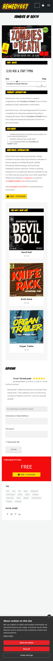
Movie (27, 494)
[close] (49, 616)
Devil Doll (26, 252)
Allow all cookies (26, 643)
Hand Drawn (11, 494)
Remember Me (13, 442)
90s (8, 491)
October (35, 494)
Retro (18, 498)
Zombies (18, 501)
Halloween (34, 491)
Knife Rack (26, 299)
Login (37, 5)
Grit (19, 491)
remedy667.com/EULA (18, 187)
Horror (20, 494)
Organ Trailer (26, 346)
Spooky (26, 498)
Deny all (26, 649)
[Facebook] (7, 514)
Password (10, 429)
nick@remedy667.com (16, 181)
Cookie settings (26, 655)
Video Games (36, 498)
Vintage (9, 501)
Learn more (8, 636)
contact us (28, 178)
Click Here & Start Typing (19, 71)
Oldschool (10, 498)
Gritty (25, 491)
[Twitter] (11, 514)
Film (13, 491)
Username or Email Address (17, 416)
